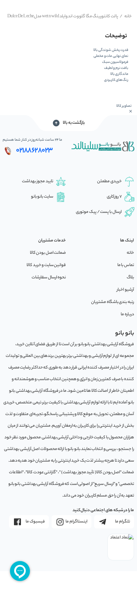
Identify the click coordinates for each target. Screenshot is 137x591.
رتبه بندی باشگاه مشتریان (112, 302)
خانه (126, 16)
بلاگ (130, 277)
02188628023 (34, 151)
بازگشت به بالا (74, 122)
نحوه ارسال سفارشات (49, 277)
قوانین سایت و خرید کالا (46, 265)
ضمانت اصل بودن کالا (48, 252)
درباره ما (127, 314)
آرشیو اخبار (125, 289)
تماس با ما (125, 265)
